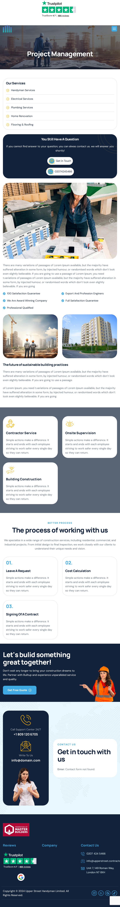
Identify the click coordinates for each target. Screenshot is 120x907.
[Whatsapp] (101, 893)
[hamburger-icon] (114, 29)
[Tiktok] (114, 893)
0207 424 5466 (96, 853)
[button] (8, 220)
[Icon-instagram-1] (94, 893)
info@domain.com (25, 760)
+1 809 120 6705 (26, 734)
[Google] (107, 893)
